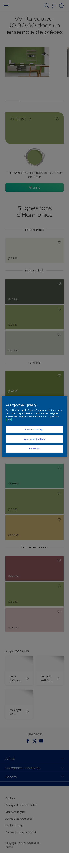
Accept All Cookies (34, 439)
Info (9, 419)
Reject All (34, 448)
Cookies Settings (34, 429)
